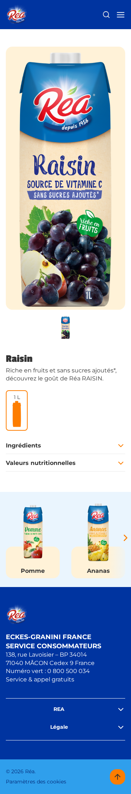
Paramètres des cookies (36, 781)
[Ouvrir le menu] (120, 14)
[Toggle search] (106, 15)
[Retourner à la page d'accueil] (16, 15)
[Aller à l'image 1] (65, 327)
